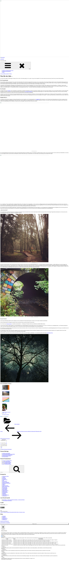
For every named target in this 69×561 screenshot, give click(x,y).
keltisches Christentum (5, 482)
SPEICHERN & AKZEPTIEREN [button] (6, 559)
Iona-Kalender (9, 500)
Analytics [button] (2, 551)
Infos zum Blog (4, 481)
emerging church (4, 479)
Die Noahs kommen (7, 461)
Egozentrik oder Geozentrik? (6, 455)
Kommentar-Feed (4, 518)
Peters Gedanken (16, 424)
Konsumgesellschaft (5, 485)
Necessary (3, 536)
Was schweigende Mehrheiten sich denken (8, 454)
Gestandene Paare (9, 460)
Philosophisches (4, 489)
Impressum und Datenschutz (6, 71)
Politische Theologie (5, 490)
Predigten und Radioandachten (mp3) (7, 70)
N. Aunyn (3, 460)
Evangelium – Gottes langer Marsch (19, 499)
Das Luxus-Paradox (5, 456)
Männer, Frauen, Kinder (5, 486)
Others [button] (2, 556)
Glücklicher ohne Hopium (6, 453)
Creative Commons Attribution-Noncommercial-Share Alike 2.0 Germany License (12, 512)
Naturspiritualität (4, 488)
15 (6, 443)
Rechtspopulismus (5, 492)
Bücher (3, 72)
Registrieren (4, 516)
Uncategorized (4, 495)
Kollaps (3, 484)
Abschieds (8, 90)
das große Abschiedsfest (28, 91)
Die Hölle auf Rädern (8, 462)
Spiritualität (4, 493)
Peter (11, 73)
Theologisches (4, 494)
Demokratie (4, 478)
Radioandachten (9, 323)
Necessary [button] (2, 535)
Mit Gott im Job (4, 487)
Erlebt (3, 480)
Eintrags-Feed (4, 517)
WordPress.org (4, 519)
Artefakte (3, 477)
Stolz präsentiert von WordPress (5, 522)
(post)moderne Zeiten (5, 476)
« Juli (1, 447)
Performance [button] (3, 548)
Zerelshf (38, 99)
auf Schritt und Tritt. (50, 332)
